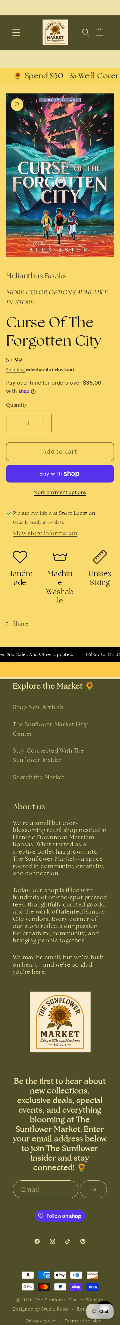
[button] (16, 32)
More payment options (60, 492)
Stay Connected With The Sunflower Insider (48, 755)
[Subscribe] (93, 1189)
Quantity (17, 405)
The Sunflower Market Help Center (51, 729)
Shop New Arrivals (38, 707)
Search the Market (39, 777)
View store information (45, 533)
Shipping (15, 369)
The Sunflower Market (60, 1300)
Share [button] (20, 623)
